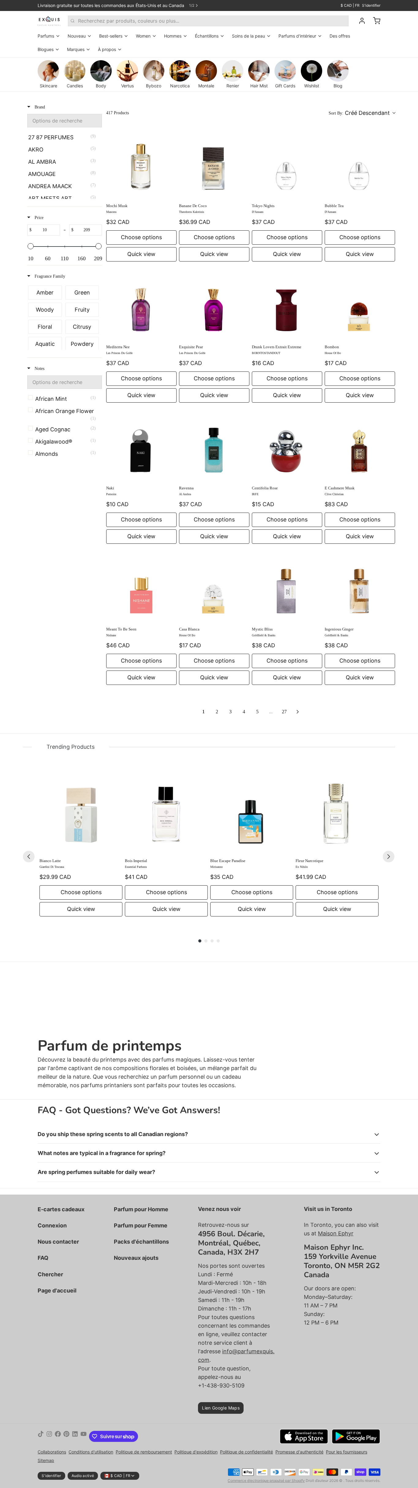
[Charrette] (374, 20)
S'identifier (371, 5)
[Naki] (141, 446)
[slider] (31, 246)
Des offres (340, 35)
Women (143, 35)
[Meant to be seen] (141, 587)
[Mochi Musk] (141, 163)
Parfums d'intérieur (297, 35)
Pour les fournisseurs (346, 1451)
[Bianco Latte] (80, 812)
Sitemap (46, 1460)
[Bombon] (360, 304)
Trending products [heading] (71, 747)
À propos (107, 49)
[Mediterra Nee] (141, 304)
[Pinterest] (66, 1436)
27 (284, 711)
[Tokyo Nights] (287, 163)
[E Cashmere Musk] (360, 446)
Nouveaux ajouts (136, 1258)
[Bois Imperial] (166, 812)
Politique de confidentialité (246, 1451)
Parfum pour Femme (140, 1225)
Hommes (172, 35)
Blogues (46, 49)
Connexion (52, 1225)
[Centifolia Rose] (287, 446)
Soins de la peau (248, 35)
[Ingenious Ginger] (360, 587)
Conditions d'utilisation (91, 1451)
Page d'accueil (57, 1290)
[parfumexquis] (49, 21)
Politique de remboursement (144, 1451)
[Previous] (29, 856)
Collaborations (52, 1451)
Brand (39, 107)
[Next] (388, 856)
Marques (75, 49)
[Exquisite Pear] (214, 304)
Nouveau (77, 35)
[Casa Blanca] (214, 587)
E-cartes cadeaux (61, 1209)
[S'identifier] (359, 20)
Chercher (50, 1274)
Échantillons (206, 35)
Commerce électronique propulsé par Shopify (266, 1480)
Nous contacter (58, 1241)
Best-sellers (110, 35)
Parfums (46, 35)
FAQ (43, 1258)
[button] (362, 113)
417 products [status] (117, 113)
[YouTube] (83, 1436)
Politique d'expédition (196, 1451)
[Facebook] (58, 1436)
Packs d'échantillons (141, 1241)
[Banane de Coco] (214, 163)
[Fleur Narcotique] (337, 812)
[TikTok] (41, 1436)
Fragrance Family (49, 276)
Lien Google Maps (221, 1407)
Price (38, 217)
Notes (38, 368)
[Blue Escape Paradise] (251, 812)
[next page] (298, 712)
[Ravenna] (214, 446)
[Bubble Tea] (360, 163)
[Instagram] (49, 1436)
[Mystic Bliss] (287, 587)
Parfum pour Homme (141, 1209)
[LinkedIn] (75, 1436)
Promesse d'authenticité (299, 1451)
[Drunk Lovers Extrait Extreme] (287, 304)
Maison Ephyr (335, 1233)
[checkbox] (63, 137)
